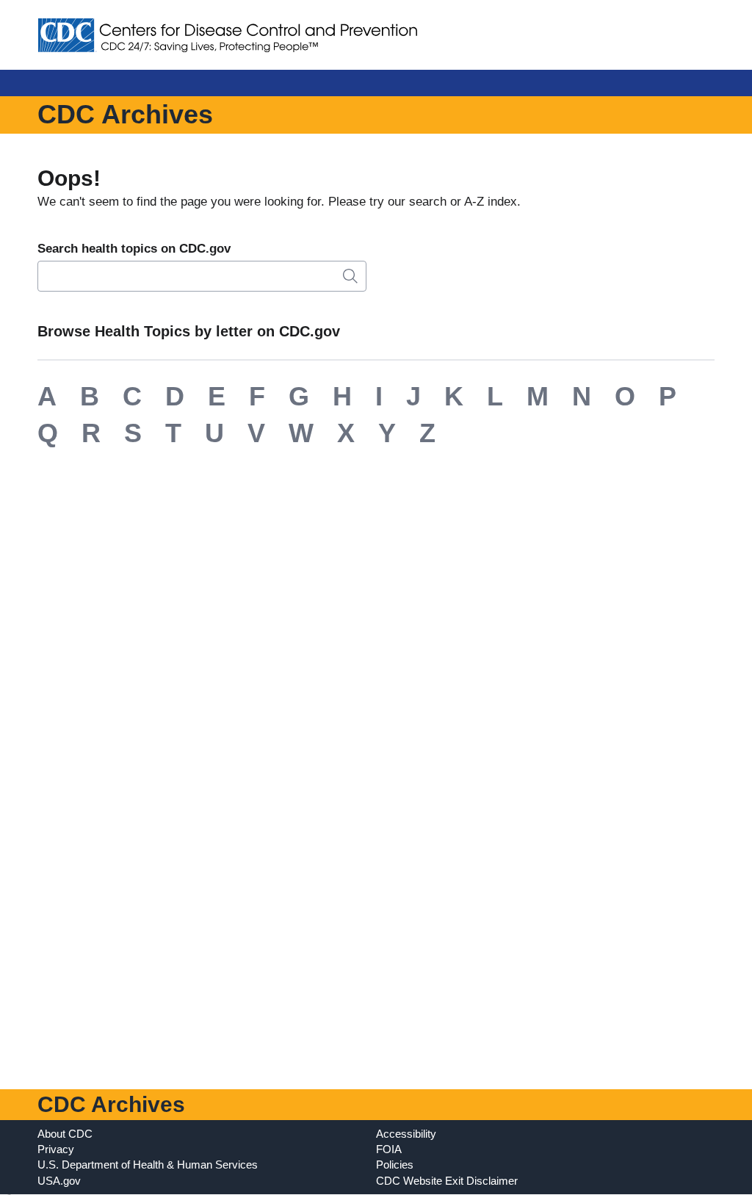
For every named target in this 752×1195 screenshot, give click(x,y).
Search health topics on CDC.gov (134, 249)
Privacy (55, 1149)
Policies (394, 1164)
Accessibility (406, 1133)
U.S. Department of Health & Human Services (147, 1164)
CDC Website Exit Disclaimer (447, 1180)
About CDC (65, 1133)
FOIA (389, 1149)
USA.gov (59, 1180)
